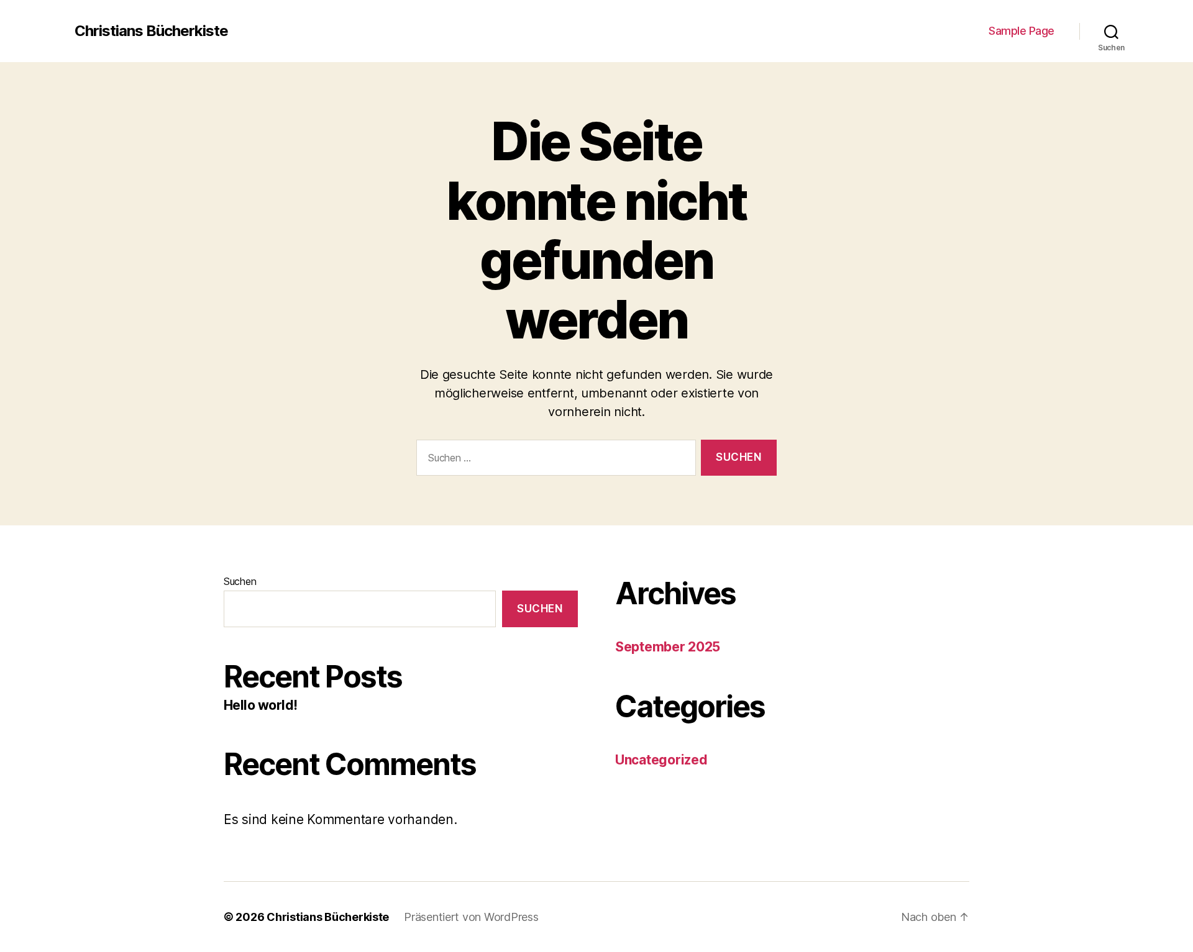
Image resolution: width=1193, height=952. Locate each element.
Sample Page (1021, 30)
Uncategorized (661, 760)
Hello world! (261, 705)
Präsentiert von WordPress (471, 916)
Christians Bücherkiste (151, 31)
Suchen (240, 581)
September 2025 (667, 647)
